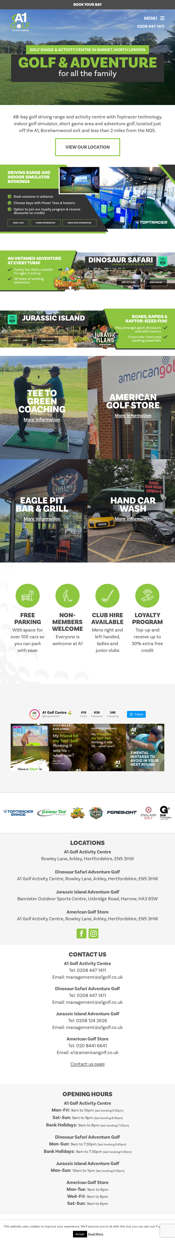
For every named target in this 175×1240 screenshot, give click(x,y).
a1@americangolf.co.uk (94, 1052)
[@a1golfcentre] (34, 714)
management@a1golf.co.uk (94, 977)
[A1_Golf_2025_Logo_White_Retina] (21, 15)
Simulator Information (79, 223)
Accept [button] (80, 1234)
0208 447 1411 (150, 26)
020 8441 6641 (91, 1046)
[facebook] (81, 933)
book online (156, 282)
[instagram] (93, 933)
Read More (95, 1234)
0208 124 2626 (91, 1020)
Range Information (45, 223)
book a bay (18, 223)
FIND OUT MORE (128, 282)
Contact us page (87, 1064)
